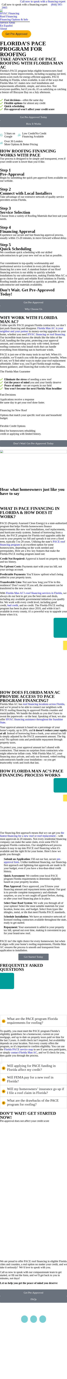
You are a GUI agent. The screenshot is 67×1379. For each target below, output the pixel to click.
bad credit (12, 605)
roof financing (57, 334)
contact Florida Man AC (24, 1052)
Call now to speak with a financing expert (42, 1)
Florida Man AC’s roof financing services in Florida (34, 593)
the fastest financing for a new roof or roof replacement (32, 834)
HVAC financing (36, 334)
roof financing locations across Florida (43, 704)
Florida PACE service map (18, 1049)
